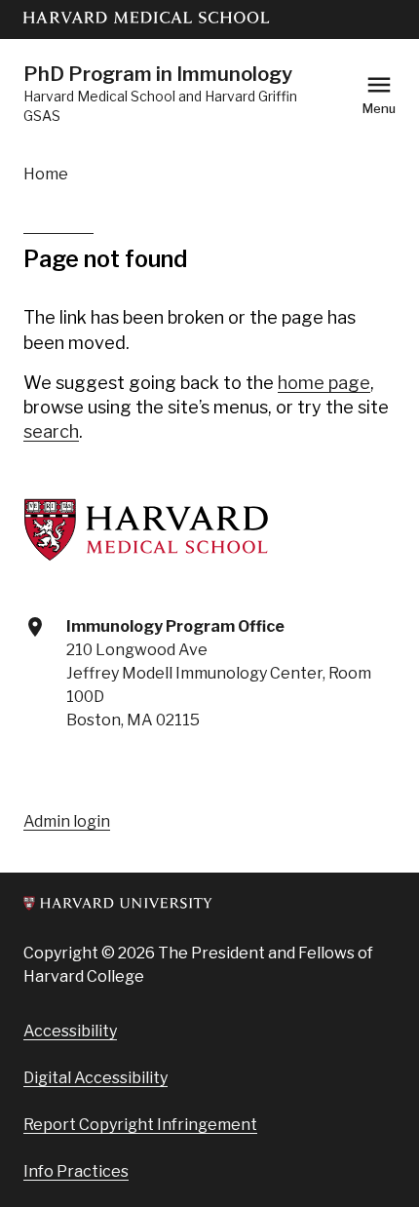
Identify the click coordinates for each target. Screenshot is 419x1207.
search (51, 431)
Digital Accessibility (95, 1078)
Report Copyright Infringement (140, 1124)
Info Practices (76, 1171)
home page (324, 382)
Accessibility (70, 1031)
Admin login (66, 821)
